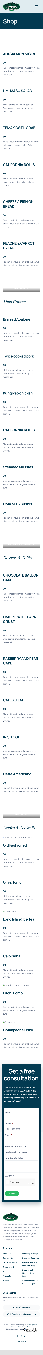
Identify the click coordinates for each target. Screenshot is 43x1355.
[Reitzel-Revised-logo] (11, 3)
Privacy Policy (32, 1325)
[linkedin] (25, 1336)
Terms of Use (26, 1327)
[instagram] (21, 1336)
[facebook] (18, 1336)
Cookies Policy (16, 1327)
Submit (12, 1193)
